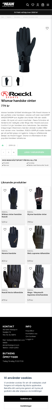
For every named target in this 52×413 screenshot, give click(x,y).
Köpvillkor (30, 331)
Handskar (17, 17)
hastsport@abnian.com (16, 340)
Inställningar (26, 406)
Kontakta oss (31, 333)
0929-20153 (14, 348)
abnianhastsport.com (11, 345)
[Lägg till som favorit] (32, 5)
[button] (47, 28)
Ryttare (9, 17)
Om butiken (31, 336)
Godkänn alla (26, 399)
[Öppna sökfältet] (27, 5)
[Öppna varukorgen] (42, 5)
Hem (2, 17)
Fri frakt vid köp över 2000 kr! (26, 12)
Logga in (29, 339)
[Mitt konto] (37, 5)
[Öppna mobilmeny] (47, 5)
